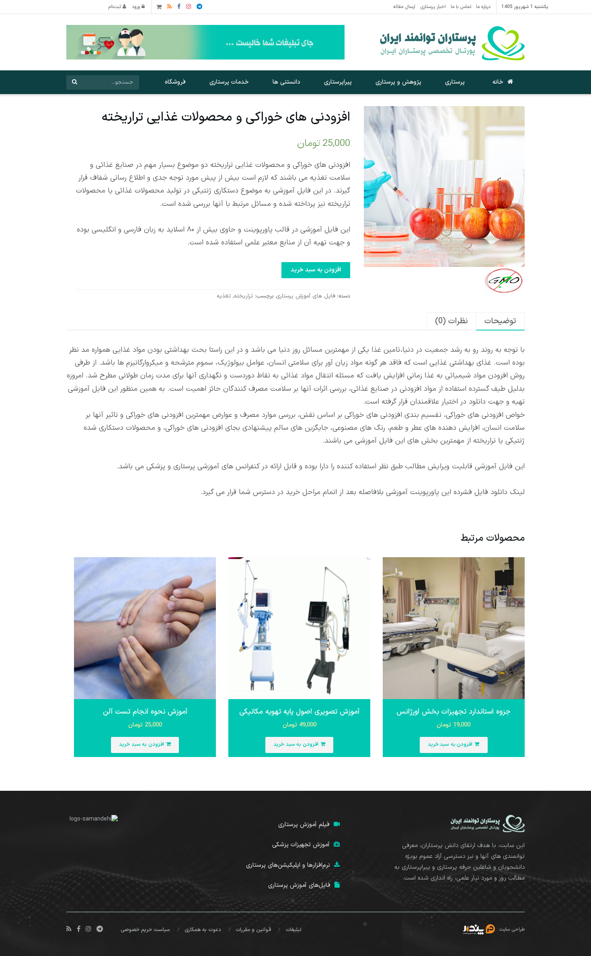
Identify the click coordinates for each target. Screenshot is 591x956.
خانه (497, 82)
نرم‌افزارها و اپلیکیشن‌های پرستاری (288, 865)
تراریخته (243, 296)
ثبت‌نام (115, 6)
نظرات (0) (451, 321)
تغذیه (224, 296)
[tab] (500, 321)
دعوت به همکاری (203, 930)
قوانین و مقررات (253, 930)
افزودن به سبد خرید (316, 270)
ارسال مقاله (404, 6)
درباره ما (483, 6)
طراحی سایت (512, 929)
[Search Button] (74, 82)
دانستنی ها (286, 82)
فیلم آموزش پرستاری (304, 824)
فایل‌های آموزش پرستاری (299, 885)
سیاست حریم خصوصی (145, 930)
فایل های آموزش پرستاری (305, 296)
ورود (137, 6)
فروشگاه (175, 82)
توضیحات (500, 321)
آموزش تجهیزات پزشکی (301, 844)
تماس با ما (461, 6)
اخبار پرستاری (433, 6)
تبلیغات (293, 930)
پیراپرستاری (338, 82)
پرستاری (455, 82)
